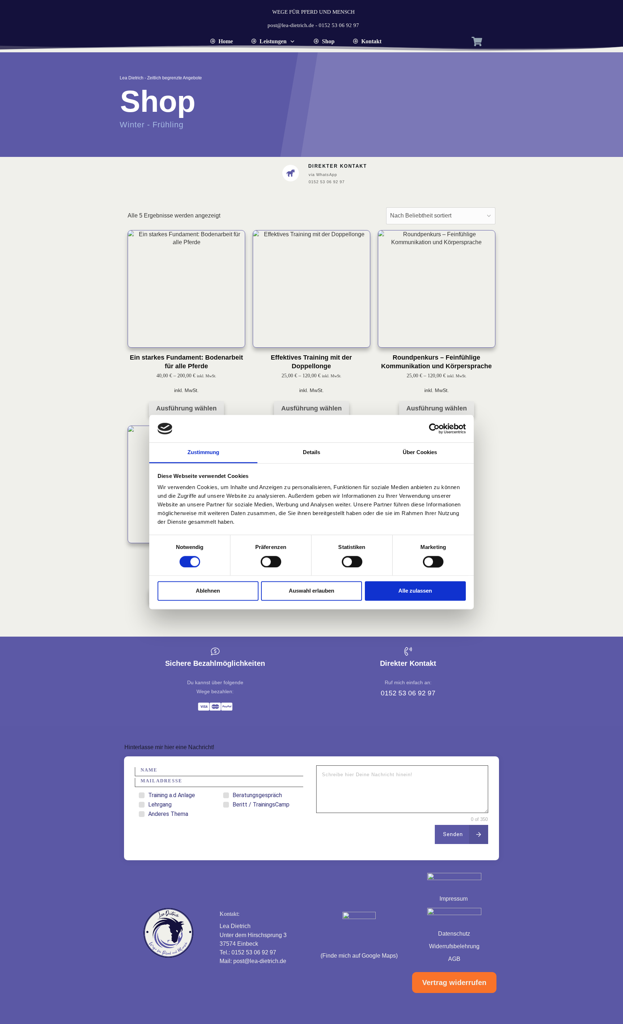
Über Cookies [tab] (420, 452)
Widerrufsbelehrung (454, 946)
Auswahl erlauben (311, 591)
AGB (454, 959)
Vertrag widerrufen (454, 982)
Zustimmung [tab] (203, 452)
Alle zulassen (415, 591)
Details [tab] (311, 452)
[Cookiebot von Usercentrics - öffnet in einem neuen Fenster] (434, 428)
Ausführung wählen (186, 408)
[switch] (271, 561)
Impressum (454, 899)
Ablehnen (208, 591)
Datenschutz (454, 934)
